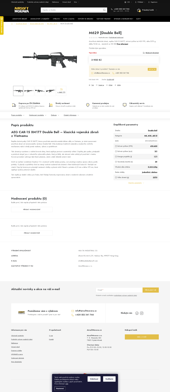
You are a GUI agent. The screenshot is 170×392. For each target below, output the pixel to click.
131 (156, 151)
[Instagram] (141, 313)
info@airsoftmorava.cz (102, 73)
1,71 (155, 156)
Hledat (104, 10)
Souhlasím (109, 379)
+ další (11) (61, 92)
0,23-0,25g (152, 167)
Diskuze (54, 115)
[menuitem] (20, 19)
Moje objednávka (16, 362)
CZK (128, 2)
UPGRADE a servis (17, 354)
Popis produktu (16, 115)
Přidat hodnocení (31, 210)
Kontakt (51, 339)
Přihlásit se (150, 290)
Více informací (122, 44)
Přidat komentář (32, 233)
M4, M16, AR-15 (150, 136)
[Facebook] (137, 313)
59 (156, 162)
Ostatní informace (70, 115)
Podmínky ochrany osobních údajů (38, 2)
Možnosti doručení (152, 53)
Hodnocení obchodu (17, 358)
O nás (51, 336)
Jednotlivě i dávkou (149, 172)
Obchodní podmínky (17, 2)
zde (67, 384)
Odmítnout (94, 379)
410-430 (153, 146)
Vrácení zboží (66, 2)
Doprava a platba (16, 351)
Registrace (154, 2)
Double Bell (110, 80)
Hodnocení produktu (36, 115)
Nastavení (60, 388)
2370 (155, 177)
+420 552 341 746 (121, 9)
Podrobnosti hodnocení (116, 37)
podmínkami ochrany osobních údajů (125, 295)
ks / (141, 337)
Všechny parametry (135, 183)
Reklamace (55, 2)
